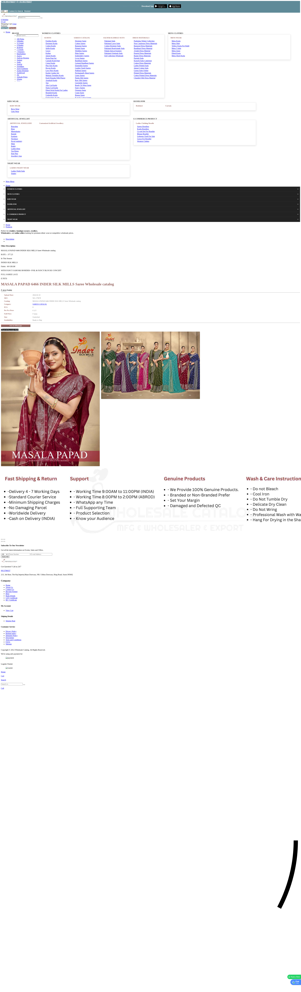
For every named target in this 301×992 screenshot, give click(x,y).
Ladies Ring (15, 149)
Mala (13, 144)
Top (47, 83)
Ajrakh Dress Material (142, 51)
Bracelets (14, 127)
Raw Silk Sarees (81, 80)
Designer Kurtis (51, 43)
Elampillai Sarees (81, 66)
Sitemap (9, 644)
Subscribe (5, 557)
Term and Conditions (13, 640)
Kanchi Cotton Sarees (83, 98)
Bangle (13, 134)
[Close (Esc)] (2, 539)
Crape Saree (79, 93)
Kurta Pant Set (51, 58)
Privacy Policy (11, 631)
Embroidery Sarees (82, 56)
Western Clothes (143, 141)
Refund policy (11, 633)
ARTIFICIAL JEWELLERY (21, 123)
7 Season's (20, 52)
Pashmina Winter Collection (144, 41)
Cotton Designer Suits (112, 46)
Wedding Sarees (81, 51)
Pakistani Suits (109, 41)
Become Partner (12, 592)
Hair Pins (14, 154)
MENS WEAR (176, 38)
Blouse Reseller (143, 134)
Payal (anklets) (16, 141)
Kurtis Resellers (143, 129)
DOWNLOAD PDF (10, 330)
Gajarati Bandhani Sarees (84, 63)
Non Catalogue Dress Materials (145, 43)
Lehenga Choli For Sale (146, 136)
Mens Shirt (176, 43)
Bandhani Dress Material (143, 48)
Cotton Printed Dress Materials (145, 75)
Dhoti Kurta (176, 53)
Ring (13, 129)
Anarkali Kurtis (51, 80)
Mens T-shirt (176, 48)
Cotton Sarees (80, 43)
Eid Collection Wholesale (113, 56)
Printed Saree (80, 48)
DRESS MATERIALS (141, 38)
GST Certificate (11, 598)
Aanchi (19, 64)
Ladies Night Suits (18, 171)
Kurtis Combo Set (52, 73)
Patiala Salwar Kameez (113, 51)
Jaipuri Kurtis (51, 56)
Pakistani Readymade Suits (114, 48)
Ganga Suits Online (141, 71)
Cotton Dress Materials (142, 63)
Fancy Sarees (80, 88)
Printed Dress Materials (142, 73)
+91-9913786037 (8, 2)
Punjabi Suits (139, 58)
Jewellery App (16, 156)
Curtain (168, 106)
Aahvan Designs (23, 58)
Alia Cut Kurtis (51, 85)
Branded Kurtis (51, 93)
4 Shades (20, 45)
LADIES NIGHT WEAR (19, 168)
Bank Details (10, 596)
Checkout (12, 28)
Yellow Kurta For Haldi (180, 46)
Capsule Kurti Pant (53, 61)
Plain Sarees (79, 53)
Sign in (20, 11)
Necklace (14, 139)
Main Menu (10, 182)
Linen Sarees (80, 75)
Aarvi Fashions (22, 69)
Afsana (19, 79)
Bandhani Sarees (81, 61)
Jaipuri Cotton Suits (141, 68)
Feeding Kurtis (51, 41)
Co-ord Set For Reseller (146, 131)
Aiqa (18, 81)
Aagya (19, 56)
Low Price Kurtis (52, 71)
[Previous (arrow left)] (2, 541)
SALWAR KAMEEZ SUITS (114, 38)
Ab (18, 75)
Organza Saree (80, 90)
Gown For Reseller (144, 139)
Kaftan (48, 53)
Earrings (14, 136)
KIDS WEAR (15, 106)
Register (27, 11)
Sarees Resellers (143, 127)
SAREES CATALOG (82, 38)
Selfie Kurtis (50, 48)
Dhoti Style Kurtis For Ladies (57, 90)
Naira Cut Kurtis (52, 88)
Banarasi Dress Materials (143, 46)
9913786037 (5, 571)
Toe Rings (15, 151)
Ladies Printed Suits (141, 66)
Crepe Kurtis (50, 63)
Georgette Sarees (81, 83)
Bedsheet (139, 106)
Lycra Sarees (80, 58)
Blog (7, 594)
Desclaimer (10, 638)
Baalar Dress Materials (142, 56)
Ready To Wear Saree (83, 85)
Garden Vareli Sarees (83, 68)
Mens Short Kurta (178, 56)
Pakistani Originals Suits (113, 53)
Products (9, 227)
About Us (9, 587)
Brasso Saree (80, 95)
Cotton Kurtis (51, 46)
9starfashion (21, 54)
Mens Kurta (176, 41)
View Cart (5, 28)
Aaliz (19, 62)
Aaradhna (20, 66)
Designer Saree (80, 41)
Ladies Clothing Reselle (145, 123)
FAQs (8, 642)
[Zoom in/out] (4, 539)
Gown (48, 51)
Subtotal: (4, 26)
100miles (20, 41)
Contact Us (13, 11)
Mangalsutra (15, 131)
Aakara (19, 60)
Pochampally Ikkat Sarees (84, 73)
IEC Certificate (11, 600)
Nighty (13, 174)
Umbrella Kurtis (52, 95)
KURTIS (47, 38)
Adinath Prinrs (22, 77)
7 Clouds (20, 50)
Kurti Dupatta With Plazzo (55, 78)
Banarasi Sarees (81, 46)
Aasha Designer (23, 71)
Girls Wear (15, 111)
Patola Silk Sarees (81, 78)
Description (10, 239)
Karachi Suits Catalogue (143, 61)
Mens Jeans (176, 51)
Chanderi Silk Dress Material (144, 78)
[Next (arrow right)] (4, 541)
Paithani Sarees (80, 71)
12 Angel (20, 43)
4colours (20, 47)
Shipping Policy (12, 636)
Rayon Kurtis (51, 68)
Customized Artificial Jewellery (51, 123)
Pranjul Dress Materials (142, 53)
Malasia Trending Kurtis (55, 75)
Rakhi (13, 146)
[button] (150, 989)
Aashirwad (21, 73)
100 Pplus (20, 39)
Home (8, 32)
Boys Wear (15, 109)
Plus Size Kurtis (51, 66)
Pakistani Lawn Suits (112, 43)
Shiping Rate (10, 621)
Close (14, 24)
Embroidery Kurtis (52, 98)
